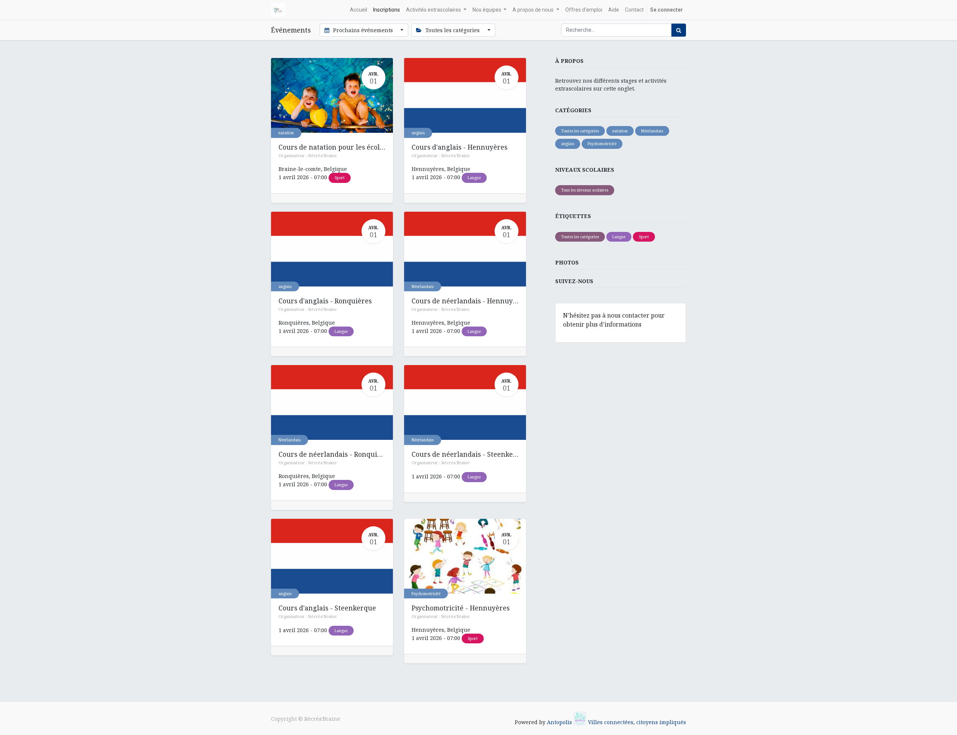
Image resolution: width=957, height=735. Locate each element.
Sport (340, 177)
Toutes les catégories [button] (452, 30)
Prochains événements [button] (363, 30)
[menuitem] (358, 10)
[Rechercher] (678, 30)
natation (286, 132)
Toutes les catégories (580, 131)
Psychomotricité (426, 593)
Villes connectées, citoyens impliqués (637, 722)
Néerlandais (423, 286)
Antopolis (560, 722)
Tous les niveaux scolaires (584, 190)
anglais (418, 132)
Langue (474, 177)
